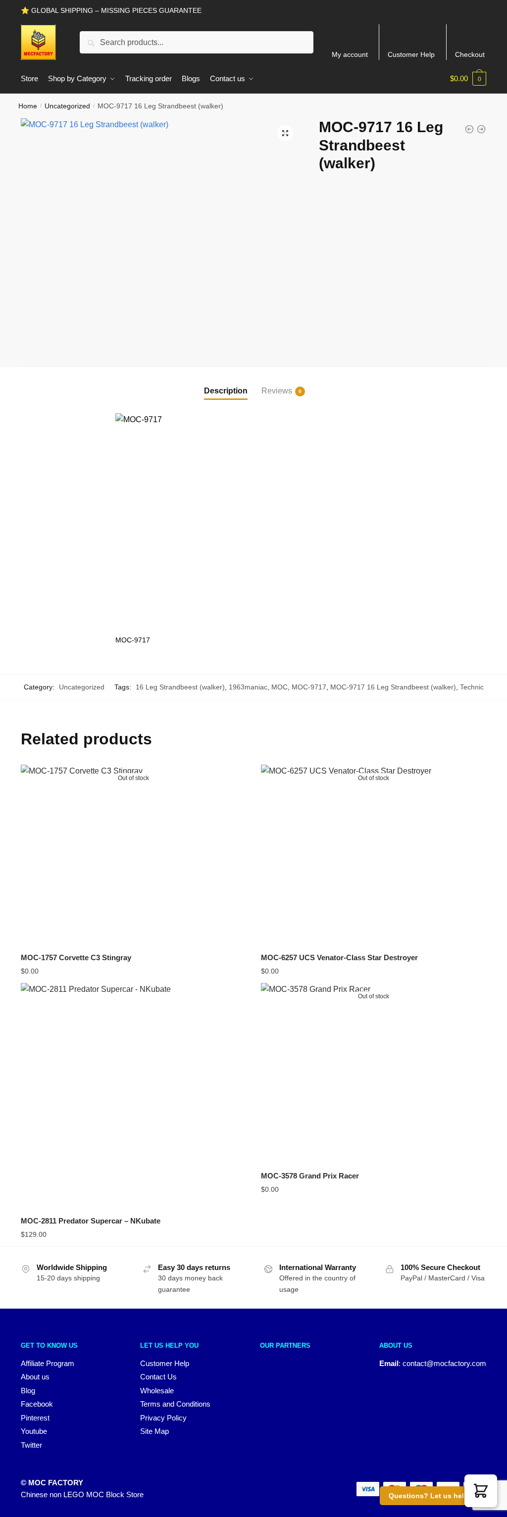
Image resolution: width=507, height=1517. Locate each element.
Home (27, 106)
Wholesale (157, 1390)
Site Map (154, 1431)
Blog (28, 1390)
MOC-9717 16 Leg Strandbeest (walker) (393, 687)
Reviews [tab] (276, 391)
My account (350, 54)
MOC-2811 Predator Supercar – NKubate (90, 1221)
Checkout (470, 54)
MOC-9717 (309, 687)
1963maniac (248, 687)
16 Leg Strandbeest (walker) (180, 687)
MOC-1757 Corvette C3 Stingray (76, 957)
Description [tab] (226, 391)
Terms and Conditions (175, 1404)
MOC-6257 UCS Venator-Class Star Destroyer (339, 957)
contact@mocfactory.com (444, 1363)
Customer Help (411, 54)
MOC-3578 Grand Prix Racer (310, 1176)
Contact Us (158, 1376)
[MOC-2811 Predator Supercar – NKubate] (133, 1095)
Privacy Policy (163, 1418)
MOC (279, 687)
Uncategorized (67, 106)
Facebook (37, 1404)
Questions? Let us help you (436, 1496)
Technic (472, 687)
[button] (285, 133)
